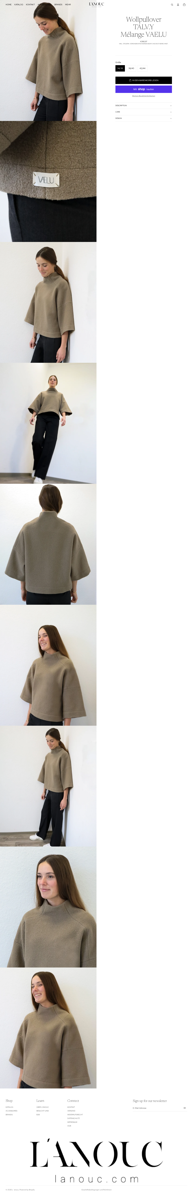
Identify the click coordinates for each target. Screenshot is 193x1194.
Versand (71, 1111)
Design (118, 118)
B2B (38, 1115)
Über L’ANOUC (42, 1107)
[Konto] (178, 5)
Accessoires (11, 1111)
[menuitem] (68, 5)
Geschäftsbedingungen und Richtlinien (96, 1190)
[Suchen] (172, 5)
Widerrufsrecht (75, 1115)
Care (117, 112)
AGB (69, 1126)
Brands (9, 1115)
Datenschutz (73, 1118)
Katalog (9, 1107)
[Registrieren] (184, 1108)
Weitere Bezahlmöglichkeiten (143, 96)
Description (121, 105)
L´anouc (15, 1190)
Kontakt (71, 1107)
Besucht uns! (42, 1111)
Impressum (72, 1122)
